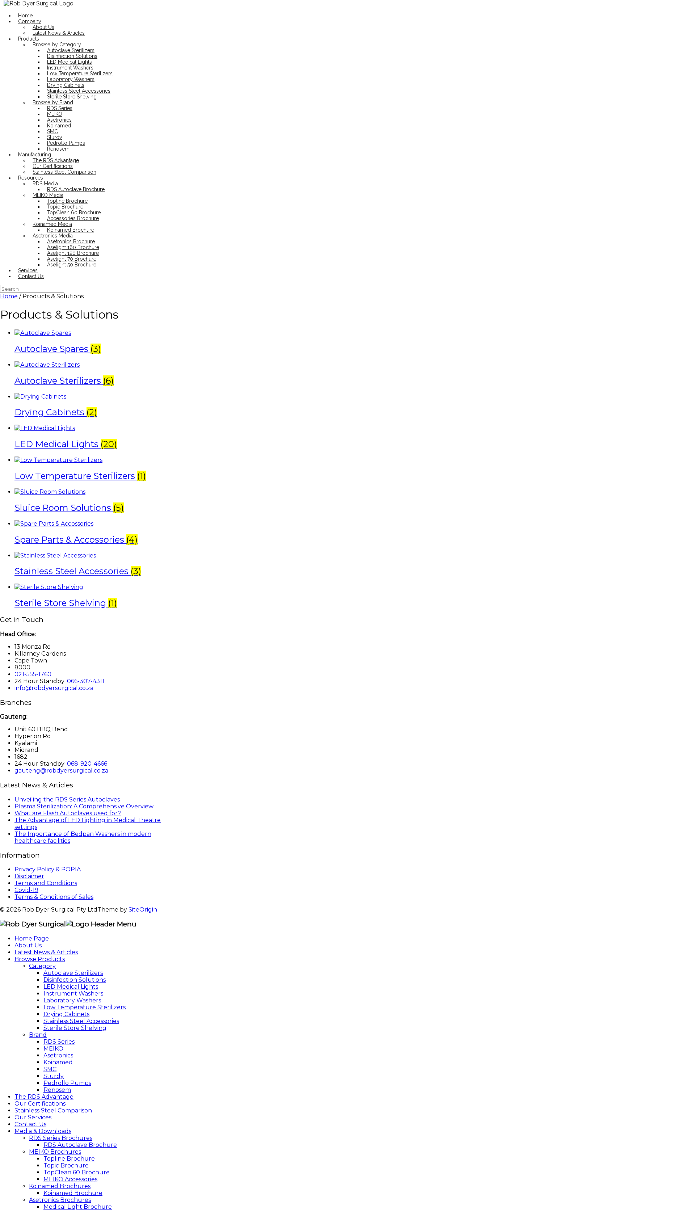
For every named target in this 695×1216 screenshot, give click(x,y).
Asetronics (59, 120)
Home (25, 15)
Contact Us (31, 276)
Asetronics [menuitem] (58, 1055)
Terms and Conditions (45, 883)
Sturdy (54, 137)
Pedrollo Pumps (66, 143)
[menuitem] (80, 1144)
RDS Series (59, 108)
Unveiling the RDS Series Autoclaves (67, 799)
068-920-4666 (87, 763)
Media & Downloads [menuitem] (42, 1131)
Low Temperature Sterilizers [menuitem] (84, 1007)
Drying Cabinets (65, 85)
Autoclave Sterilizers (70, 50)
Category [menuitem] (42, 966)
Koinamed (59, 126)
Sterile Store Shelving (72, 97)
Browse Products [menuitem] (39, 959)
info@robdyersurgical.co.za (53, 688)
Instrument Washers (70, 68)
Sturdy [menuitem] (53, 1076)
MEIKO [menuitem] (53, 1048)
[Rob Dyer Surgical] (38, 3)
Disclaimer (29, 876)
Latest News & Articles (59, 33)
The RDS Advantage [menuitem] (43, 1096)
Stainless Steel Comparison (64, 172)
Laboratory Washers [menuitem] (72, 1000)
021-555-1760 (32, 674)
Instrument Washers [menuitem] (73, 993)
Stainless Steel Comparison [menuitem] (53, 1110)
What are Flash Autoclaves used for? (67, 813)
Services (28, 270)
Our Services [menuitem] (32, 1117)
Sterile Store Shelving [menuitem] (74, 1027)
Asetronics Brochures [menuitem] (60, 1199)
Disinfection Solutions (72, 56)
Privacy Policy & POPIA (47, 869)
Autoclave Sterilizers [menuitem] (73, 972)
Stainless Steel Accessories (78, 91)
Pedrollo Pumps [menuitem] (67, 1083)
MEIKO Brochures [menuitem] (55, 1151)
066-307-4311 (85, 681)
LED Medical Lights (69, 62)
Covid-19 (26, 890)
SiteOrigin (143, 909)
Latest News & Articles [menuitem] (46, 952)
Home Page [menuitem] (31, 938)
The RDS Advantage (56, 160)
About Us (43, 27)
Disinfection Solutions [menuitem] (74, 979)
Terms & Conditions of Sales (53, 896)
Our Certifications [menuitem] (40, 1103)
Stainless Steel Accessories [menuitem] (81, 1021)
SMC (52, 131)
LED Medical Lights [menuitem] (70, 986)
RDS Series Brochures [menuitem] (60, 1138)
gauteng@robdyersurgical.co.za (61, 770)
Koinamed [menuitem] (58, 1062)
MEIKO (54, 114)
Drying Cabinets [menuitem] (66, 1014)
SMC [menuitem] (49, 1069)
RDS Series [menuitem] (59, 1041)
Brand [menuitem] (38, 1034)
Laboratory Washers (70, 79)
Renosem (58, 149)
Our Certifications (53, 166)
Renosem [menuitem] (57, 1089)
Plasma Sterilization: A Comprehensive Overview (83, 806)
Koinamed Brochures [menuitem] (59, 1186)
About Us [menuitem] (28, 945)
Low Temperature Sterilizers (80, 73)
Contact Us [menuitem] (30, 1124)
